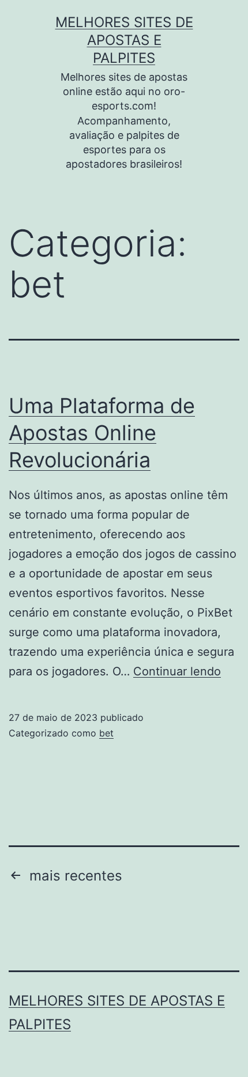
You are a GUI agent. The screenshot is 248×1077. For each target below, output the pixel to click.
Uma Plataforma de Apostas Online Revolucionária (102, 433)
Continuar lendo (177, 671)
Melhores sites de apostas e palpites (124, 40)
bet (106, 733)
